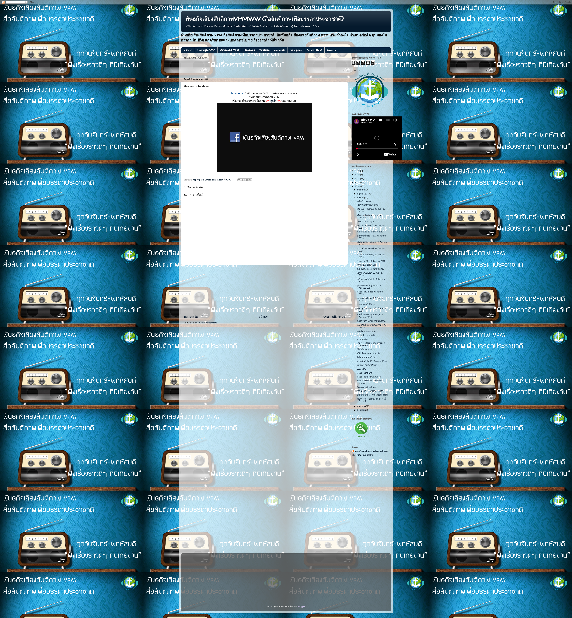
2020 (357, 171)
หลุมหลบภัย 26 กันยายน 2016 (370, 232)
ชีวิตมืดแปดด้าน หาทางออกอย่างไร (372, 395)
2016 (357, 186)
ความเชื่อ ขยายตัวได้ (366, 335)
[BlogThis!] (241, 179)
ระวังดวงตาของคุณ (365, 222)
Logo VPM (361, 369)
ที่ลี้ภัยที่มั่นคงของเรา (366, 349)
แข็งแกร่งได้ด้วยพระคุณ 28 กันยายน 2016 (369, 216)
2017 (357, 182)
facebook (249, 49)
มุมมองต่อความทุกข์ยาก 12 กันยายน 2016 (369, 286)
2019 (357, 174)
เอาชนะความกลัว (364, 373)
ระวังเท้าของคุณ (364, 201)
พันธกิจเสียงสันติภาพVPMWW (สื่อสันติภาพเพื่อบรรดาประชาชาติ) (264, 18)
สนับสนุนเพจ (296, 50)
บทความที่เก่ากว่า (334, 316)
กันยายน (361, 406)
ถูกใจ (273, 100)
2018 (357, 179)
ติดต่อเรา (331, 50)
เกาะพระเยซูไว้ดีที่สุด (366, 304)
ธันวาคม (361, 190)
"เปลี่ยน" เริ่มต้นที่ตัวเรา (367, 365)
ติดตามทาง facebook (366, 387)
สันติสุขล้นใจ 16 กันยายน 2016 (370, 269)
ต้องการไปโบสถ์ (314, 50)
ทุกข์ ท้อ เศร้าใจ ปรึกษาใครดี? (370, 391)
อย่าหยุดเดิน (362, 339)
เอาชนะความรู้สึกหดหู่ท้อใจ (369, 377)
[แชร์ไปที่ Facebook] (247, 179)
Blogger (301, 607)
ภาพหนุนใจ (279, 50)
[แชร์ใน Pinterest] (250, 179)
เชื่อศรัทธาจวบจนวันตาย (368, 205)
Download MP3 (229, 49)
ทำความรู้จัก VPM (206, 50)
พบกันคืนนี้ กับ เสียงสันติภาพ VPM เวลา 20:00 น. (372, 326)
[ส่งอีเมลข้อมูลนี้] (238, 179)
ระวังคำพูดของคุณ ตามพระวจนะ (371, 321)
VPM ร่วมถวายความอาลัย (368, 353)
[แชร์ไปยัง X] (244, 179)
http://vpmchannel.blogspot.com (371, 451)
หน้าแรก (188, 50)
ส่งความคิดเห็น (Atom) (206, 323)
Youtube (264, 49)
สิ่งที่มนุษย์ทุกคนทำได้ (366, 357)
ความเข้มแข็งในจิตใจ (366, 265)
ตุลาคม (360, 198)
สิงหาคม (361, 410)
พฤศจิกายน (362, 194)
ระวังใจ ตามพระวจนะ (366, 331)
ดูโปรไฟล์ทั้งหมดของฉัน (362, 455)
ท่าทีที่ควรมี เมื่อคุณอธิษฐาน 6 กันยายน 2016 (370, 316)
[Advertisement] (264, 290)
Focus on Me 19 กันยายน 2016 (371, 261)
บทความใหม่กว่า (194, 316)
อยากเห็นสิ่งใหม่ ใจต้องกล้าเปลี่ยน (372, 361)
